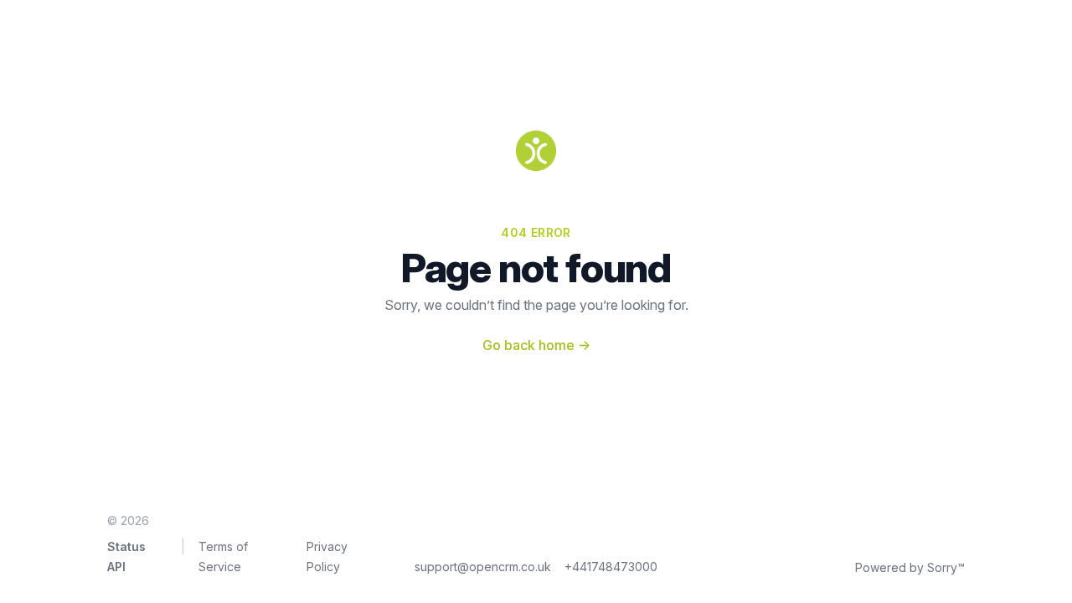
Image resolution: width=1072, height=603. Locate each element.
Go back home (536, 345)
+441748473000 (610, 566)
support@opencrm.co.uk (483, 566)
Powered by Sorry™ (910, 567)
